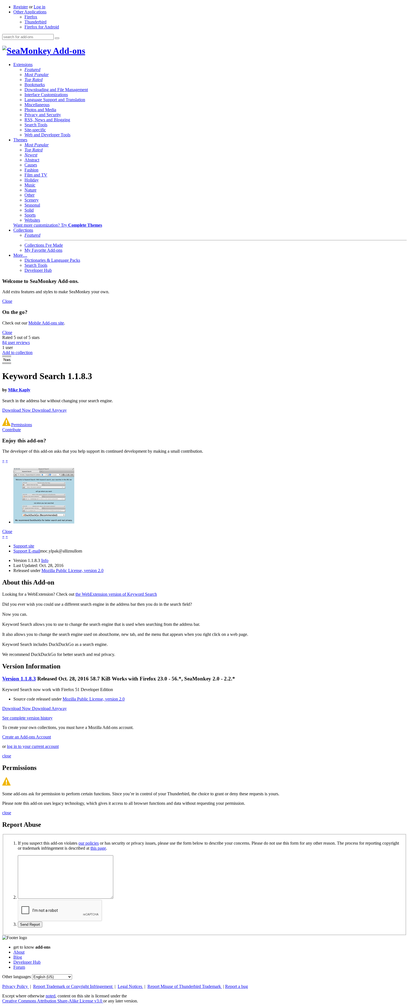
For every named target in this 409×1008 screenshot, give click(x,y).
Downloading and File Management (56, 89)
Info (44, 560)
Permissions (21, 424)
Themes (20, 139)
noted (50, 996)
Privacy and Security (42, 114)
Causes (30, 165)
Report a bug (236, 986)
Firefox (30, 16)
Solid (29, 210)
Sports (30, 215)
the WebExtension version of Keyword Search (116, 594)
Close (7, 301)
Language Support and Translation (54, 99)
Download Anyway (49, 410)
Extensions (23, 64)
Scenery (31, 200)
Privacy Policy (15, 986)
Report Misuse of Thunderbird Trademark (184, 986)
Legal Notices (130, 986)
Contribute (11, 429)
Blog (17, 957)
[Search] (57, 38)
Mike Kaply (19, 389)
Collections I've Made (43, 245)
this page (98, 848)
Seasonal (32, 205)
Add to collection (17, 352)
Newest (30, 154)
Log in (39, 6)
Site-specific (35, 129)
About (18, 952)
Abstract (31, 160)
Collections (23, 230)
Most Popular (36, 74)
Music (29, 185)
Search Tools (35, 124)
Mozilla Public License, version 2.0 (72, 570)
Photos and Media (40, 109)
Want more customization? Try (57, 225)
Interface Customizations (46, 94)
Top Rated (33, 79)
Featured (32, 69)
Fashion (31, 170)
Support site (23, 546)
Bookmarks (34, 84)
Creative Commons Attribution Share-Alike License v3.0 (52, 1001)
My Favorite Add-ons (43, 250)
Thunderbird (35, 22)
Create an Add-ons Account (26, 737)
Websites (32, 220)
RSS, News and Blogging (47, 119)
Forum (19, 967)
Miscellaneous (37, 104)
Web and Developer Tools (47, 134)
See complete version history (27, 718)
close (6, 755)
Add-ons (68, 51)
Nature (30, 190)
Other (29, 195)
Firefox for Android (41, 27)
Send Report (30, 924)
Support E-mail (26, 551)
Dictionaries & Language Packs (52, 260)
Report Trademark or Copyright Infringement (73, 986)
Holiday (31, 180)
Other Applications (29, 11)
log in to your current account (33, 746)
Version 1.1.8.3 (19, 679)
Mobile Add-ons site (46, 323)
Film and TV (35, 175)
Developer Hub (38, 270)
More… (20, 255)
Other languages (16, 976)
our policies (88, 843)
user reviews (16, 342)
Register (20, 6)
